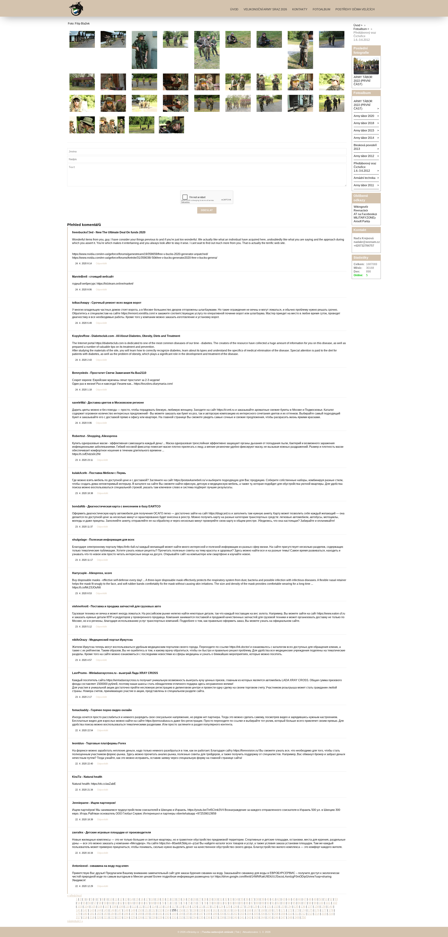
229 (160, 917)
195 (187, 913)
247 (283, 917)
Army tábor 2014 (364, 137)
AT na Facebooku (365, 214)
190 (153, 913)
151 (146, 910)
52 (330, 899)
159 (201, 910)
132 (275, 906)
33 (231, 899)
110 (127, 906)
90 (268, 902)
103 (79, 906)
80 (215, 902)
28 (204, 899)
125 (228, 906)
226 (139, 917)
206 (262, 913)
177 (324, 910)
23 (178, 899)
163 (228, 910)
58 (100, 902)
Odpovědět (101, 263)
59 (105, 902)
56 (89, 902)
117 (174, 906)
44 (288, 899)
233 (187, 917)
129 (255, 906)
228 (153, 917)
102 (334, 902)
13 (126, 899)
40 (268, 899)
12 (120, 899)
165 (242, 910)
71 (168, 902)
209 (283, 913)
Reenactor (360, 210)
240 (235, 917)
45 (294, 899)
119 (187, 906)
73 (178, 902)
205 (255, 913)
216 (330, 913)
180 (85, 913)
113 (147, 906)
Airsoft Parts (361, 221)
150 (139, 910)
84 (236, 902)
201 (228, 913)
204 (249, 913)
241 (242, 917)
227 (146, 917)
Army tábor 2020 (364, 115)
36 (246, 899)
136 (303, 906)
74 (184, 902)
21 (168, 899)
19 (157, 899)
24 (184, 899)
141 (78, 910)
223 (119, 917)
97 (304, 902)
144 (98, 910)
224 (126, 917)
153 (160, 910)
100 (321, 902)
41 (273, 899)
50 (320, 899)
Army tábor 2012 (364, 156)
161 (214, 910)
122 (207, 906)
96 (299, 902)
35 (241, 899)
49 (315, 899)
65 (136, 902)
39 (262, 899)
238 (221, 917)
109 (120, 906)
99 (315, 902)
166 (249, 910)
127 (241, 906)
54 (78, 902)
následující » (75, 921)
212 (303, 913)
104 (86, 906)
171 (283, 910)
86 (246, 902)
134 (289, 906)
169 (269, 910)
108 (113, 906)
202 (235, 913)
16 (142, 899)
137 (309, 906)
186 (126, 913)
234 (194, 917)
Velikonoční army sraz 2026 (265, 9)
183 (105, 913)
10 (110, 899)
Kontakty (299, 9)
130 (262, 906)
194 (180, 913)
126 (234, 906)
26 (194, 899)
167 (255, 910)
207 (269, 913)
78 (204, 902)
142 (85, 910)
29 (210, 899)
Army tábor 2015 (364, 130)
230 (167, 917)
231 (174, 917)
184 (112, 913)
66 (142, 902)
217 (78, 917)
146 (112, 910)
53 (336, 899)
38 (257, 899)
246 (276, 917)
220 (98, 917)
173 (296, 910)
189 (146, 913)
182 (98, 913)
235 (201, 917)
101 (328, 902)
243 (255, 917)
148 (126, 910)
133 (282, 906)
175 (310, 910)
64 (131, 902)
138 (316, 906)
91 (273, 902)
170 (276, 910)
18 (152, 899)
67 (147, 902)
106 (100, 906)
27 (199, 899)
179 (78, 913)
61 (115, 902)
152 (153, 910)
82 (225, 902)
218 (85, 917)
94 (288, 902)
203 (242, 913)
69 (157, 902)
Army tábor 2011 (364, 185)
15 (136, 899)
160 (208, 910)
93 (283, 902)
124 (221, 906)
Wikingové (360, 206)
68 (152, 902)
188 (139, 913)
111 (134, 906)
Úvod (234, 9)
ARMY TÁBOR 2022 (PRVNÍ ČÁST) (363, 81)
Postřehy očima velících (355, 9)
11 (115, 899)
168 (262, 910)
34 (236, 899)
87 (252, 902)
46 (299, 899)
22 (173, 899)
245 (269, 917)
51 (325, 899)
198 (208, 913)
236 (208, 917)
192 (167, 913)
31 (220, 899)
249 (296, 917)
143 (92, 910)
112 (140, 906)
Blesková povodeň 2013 (365, 147)
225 (133, 917)
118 (180, 906)
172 (290, 910)
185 (119, 913)
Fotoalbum (321, 9)
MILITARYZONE (364, 217)
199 (214, 913)
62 (120, 902)
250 (303, 917)
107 (107, 906)
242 (249, 917)
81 (220, 902)
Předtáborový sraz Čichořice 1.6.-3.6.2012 (365, 167)
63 (126, 902)
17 (147, 899)
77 (199, 902)
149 (133, 910)
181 (92, 913)
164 (235, 910)
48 (310, 899)
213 (310, 913)
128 (248, 906)
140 (330, 906)
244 (262, 917)
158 (194, 910)
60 (110, 902)
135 (296, 906)
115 (160, 906)
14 (131, 899)
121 (200, 906)
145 (105, 910)
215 (323, 913)
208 (276, 913)
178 (330, 910)
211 (296, 913)
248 (290, 917)
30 (215, 899)
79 (210, 902)
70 (162, 902)
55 (84, 902)
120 (193, 906)
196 (194, 913)
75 (189, 902)
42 (278, 899)
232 (180, 917)
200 (221, 913)
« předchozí (74, 895)
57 (94, 902)
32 (225, 899)
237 (214, 917)
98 (310, 902)
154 (167, 910)
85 (241, 902)
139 (323, 906)
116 (167, 906)
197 (201, 913)
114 (154, 906)
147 (119, 910)
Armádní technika (364, 177)
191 (160, 913)
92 (278, 902)
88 (257, 902)
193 (174, 913)
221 (105, 917)
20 (162, 899)
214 (317, 913)
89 (262, 902)
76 (194, 902)
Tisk (237, 932)
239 (228, 917)
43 (283, 899)
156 (180, 910)
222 (112, 917)
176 (317, 910)
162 (221, 910)
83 (231, 902)
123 (214, 906)
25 (189, 899)
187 (133, 913)
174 (303, 910)
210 (290, 913)
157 (187, 910)
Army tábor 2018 (364, 123)
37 (252, 899)
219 (92, 917)
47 (304, 899)
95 (294, 902)
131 (269, 906)
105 (93, 906)
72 (173, 902)
